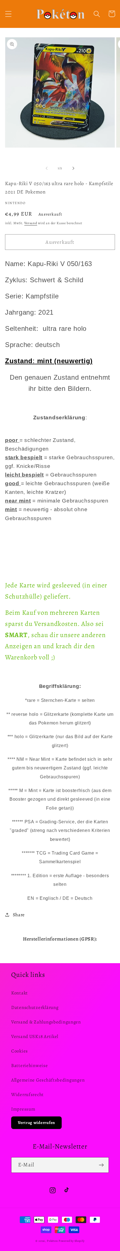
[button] (8, 13)
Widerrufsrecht (27, 1094)
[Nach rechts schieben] (73, 168)
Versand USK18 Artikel (34, 1036)
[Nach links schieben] (46, 168)
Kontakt (19, 993)
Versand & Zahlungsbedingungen (46, 1022)
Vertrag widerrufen (36, 1122)
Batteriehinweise (29, 1065)
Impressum (23, 1109)
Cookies (19, 1051)
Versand (30, 223)
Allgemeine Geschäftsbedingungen (48, 1080)
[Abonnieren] (101, 1165)
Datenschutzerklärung (34, 1007)
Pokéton (52, 1241)
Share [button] (19, 915)
